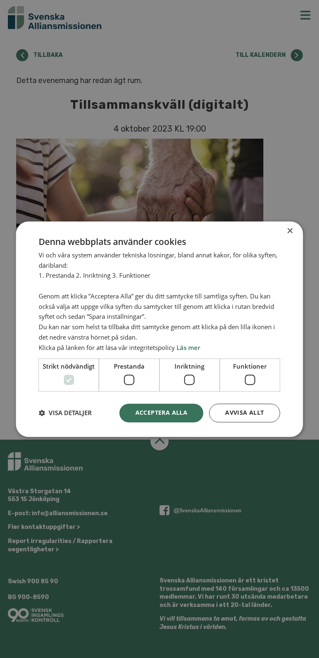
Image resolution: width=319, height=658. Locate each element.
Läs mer (188, 347)
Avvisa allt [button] (244, 412)
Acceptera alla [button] (161, 412)
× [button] (290, 231)
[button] (65, 413)
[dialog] (159, 329)
